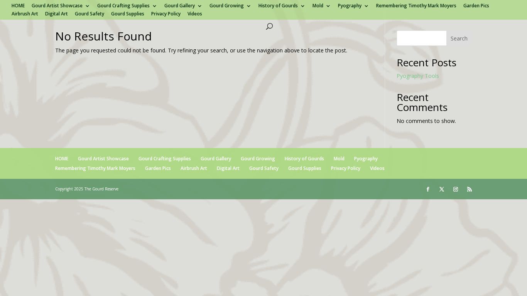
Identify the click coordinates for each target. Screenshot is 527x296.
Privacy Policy (166, 14)
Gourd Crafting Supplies (123, 6)
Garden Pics (476, 6)
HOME (18, 6)
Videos (194, 14)
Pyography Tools (418, 75)
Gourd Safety (89, 14)
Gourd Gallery (179, 6)
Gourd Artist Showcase (57, 6)
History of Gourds (278, 6)
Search (459, 38)
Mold (317, 6)
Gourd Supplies (127, 14)
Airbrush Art (25, 14)
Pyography (349, 6)
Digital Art (56, 14)
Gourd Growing (226, 6)
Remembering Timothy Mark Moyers (416, 6)
